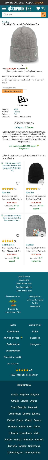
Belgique (24, 394)
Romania (28, 439)
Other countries (33, 452)
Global (28, 420)
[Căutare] (43, 14)
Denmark (32, 407)
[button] (22, 65)
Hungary (12, 426)
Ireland (22, 426)
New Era (5, 22)
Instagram (35, 344)
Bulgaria (35, 394)
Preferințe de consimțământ (13, 347)
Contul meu (13, 331)
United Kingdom (15, 452)
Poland (8, 439)
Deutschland (15, 414)
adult (16, 109)
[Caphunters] (14, 8)
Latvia (37, 426)
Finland (11, 420)
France (19, 420)
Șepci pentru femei (24, 287)
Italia (29, 426)
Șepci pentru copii (24, 291)
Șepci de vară (24, 276)
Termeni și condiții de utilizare (13, 360)
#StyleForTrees (12, 338)
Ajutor (13, 325)
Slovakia (39, 439)
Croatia (24, 401)
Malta (36, 433)
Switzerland (34, 446)
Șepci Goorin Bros (24, 283)
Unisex (17, 112)
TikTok (35, 331)
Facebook (35, 338)
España (26, 414)
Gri (15, 114)
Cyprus (33, 401)
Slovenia (12, 446)
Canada (15, 401)
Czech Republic (18, 407)
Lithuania (13, 433)
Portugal (18, 439)
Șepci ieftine (24, 280)
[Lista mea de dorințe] (38, 8)
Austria (14, 394)
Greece (37, 420)
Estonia (36, 414)
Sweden (22, 446)
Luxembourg (26, 433)
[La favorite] (18, 183)
